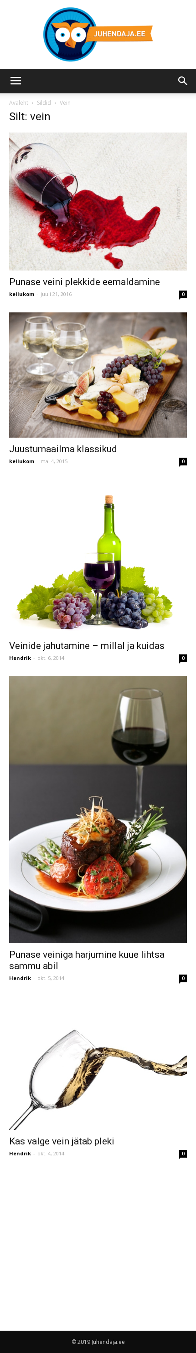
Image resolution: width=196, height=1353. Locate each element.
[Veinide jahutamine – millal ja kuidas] (98, 557)
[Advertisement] (85, 1235)
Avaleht (18, 103)
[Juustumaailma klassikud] (98, 375)
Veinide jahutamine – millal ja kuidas (87, 645)
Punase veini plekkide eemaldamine (84, 281)
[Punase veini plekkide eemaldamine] (98, 202)
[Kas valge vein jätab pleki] (98, 1063)
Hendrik (20, 657)
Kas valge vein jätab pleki (61, 1141)
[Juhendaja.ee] (98, 34)
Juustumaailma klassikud (63, 449)
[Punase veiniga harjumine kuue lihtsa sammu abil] (98, 809)
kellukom (21, 294)
